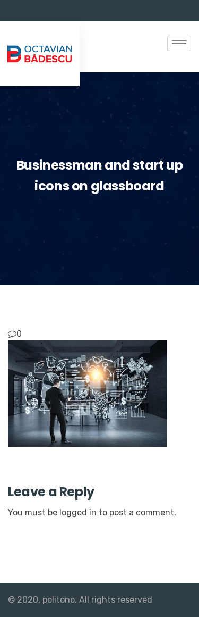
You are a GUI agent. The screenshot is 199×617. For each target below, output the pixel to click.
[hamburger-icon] (179, 43)
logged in (78, 512)
